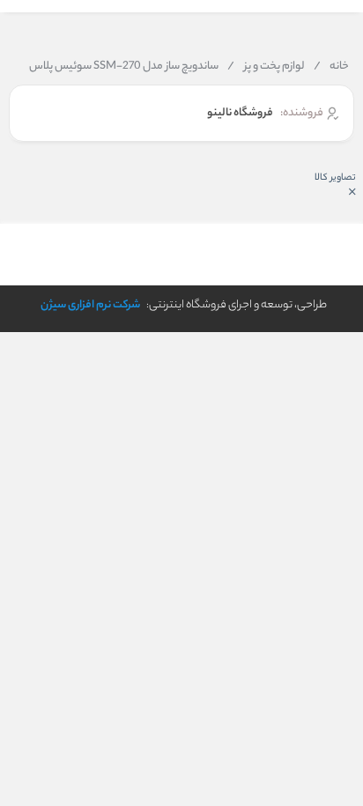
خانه (331, 67)
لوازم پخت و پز (266, 67)
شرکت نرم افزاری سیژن (90, 305)
